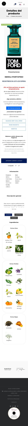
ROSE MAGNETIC (14, 125)
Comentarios (14, 217)
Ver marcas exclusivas (14, 108)
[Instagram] (17, 406)
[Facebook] (16, 166)
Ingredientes (8, 214)
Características (19, 214)
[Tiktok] (12, 406)
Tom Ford (8, 183)
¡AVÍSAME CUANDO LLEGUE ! (14, 160)
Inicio (7, 16)
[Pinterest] (15, 406)
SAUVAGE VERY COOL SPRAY (14, 121)
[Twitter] (19, 166)
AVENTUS (14, 129)
